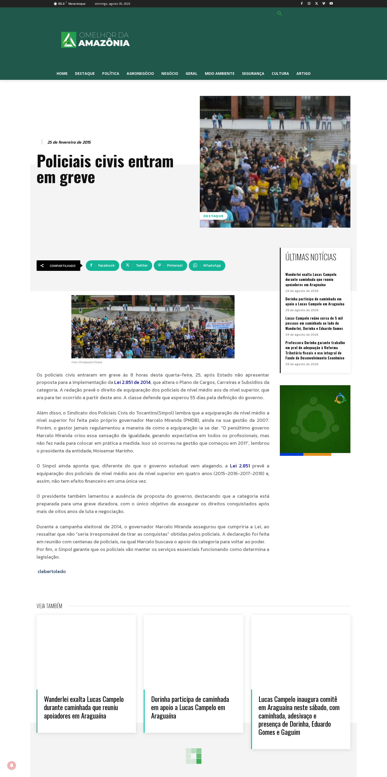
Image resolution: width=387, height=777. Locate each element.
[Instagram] (309, 4)
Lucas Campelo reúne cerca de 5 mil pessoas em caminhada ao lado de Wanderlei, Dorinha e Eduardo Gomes (314, 323)
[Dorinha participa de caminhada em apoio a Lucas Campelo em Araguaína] (193, 652)
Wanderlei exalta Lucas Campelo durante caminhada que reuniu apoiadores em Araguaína (310, 279)
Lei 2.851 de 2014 (132, 382)
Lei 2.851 (240, 465)
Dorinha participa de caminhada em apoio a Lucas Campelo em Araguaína (314, 301)
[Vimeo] (324, 4)
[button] (279, 13)
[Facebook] (302, 4)
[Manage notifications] (11, 765)
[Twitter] (317, 4)
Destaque (214, 215)
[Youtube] (331, 4)
